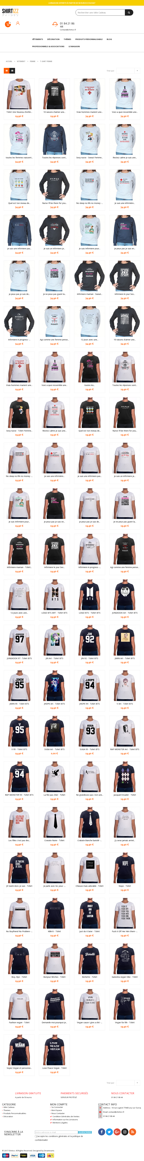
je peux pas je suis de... (19, 294)
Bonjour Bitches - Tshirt (54, 977)
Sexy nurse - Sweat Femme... (89, 157)
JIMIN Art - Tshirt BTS (125, 658)
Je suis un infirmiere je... (54, 248)
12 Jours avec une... (89, 339)
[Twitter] (109, 1131)
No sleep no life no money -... (89, 203)
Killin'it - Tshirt (54, 931)
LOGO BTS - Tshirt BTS (89, 612)
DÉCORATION (53, 39)
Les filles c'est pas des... (19, 840)
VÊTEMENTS (37, 39)
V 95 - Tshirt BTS (19, 749)
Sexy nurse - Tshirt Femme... (19, 430)
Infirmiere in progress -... (19, 339)
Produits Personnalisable (89, 39)
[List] (12, 70)
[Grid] (7, 70)
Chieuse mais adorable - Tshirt (90, 886)
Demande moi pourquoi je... (54, 1022)
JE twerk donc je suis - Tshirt (19, 886)
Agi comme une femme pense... (54, 339)
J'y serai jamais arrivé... (125, 840)
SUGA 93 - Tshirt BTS (89, 749)
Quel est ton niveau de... (19, 203)
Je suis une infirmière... (125, 203)
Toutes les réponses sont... (54, 157)
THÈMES (67, 39)
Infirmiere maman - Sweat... (89, 294)
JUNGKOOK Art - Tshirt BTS (125, 612)
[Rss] (132, 1131)
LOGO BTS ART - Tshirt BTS (54, 612)
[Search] (129, 12)
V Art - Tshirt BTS (125, 703)
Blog (109, 39)
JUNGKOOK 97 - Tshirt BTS (19, 658)
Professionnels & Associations (48, 46)
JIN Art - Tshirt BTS (54, 658)
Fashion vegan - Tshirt (19, 1022)
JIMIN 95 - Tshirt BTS (19, 703)
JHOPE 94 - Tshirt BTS (89, 703)
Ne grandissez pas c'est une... (89, 794)
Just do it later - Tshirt (89, 931)
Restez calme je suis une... (125, 157)
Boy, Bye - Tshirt (19, 977)
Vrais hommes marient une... (89, 112)
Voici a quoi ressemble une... (125, 112)
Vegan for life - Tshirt (125, 1022)
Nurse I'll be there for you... (54, 203)
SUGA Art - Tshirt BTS (54, 749)
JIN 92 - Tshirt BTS (89, 658)
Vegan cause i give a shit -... (89, 1022)
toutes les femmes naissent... (19, 157)
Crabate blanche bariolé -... (89, 840)
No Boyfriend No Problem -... (19, 931)
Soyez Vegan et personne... (19, 1068)
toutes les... (89, 385)
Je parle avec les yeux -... (54, 886)
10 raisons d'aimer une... (54, 112)
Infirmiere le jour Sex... (125, 294)
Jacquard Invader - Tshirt (125, 794)
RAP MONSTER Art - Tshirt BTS (124, 749)
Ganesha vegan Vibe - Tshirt (125, 977)
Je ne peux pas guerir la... (54, 294)
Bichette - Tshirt (89, 977)
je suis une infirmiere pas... (19, 248)
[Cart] (8, 24)
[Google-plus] (117, 1131)
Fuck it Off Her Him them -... (125, 931)
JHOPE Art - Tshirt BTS (54, 703)
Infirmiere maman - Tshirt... (19, 567)
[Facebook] (101, 1131)
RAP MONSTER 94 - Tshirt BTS (19, 794)
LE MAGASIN (74, 46)
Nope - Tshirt (125, 886)
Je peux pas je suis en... (124, 248)
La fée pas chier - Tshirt (54, 794)
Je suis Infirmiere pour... (89, 248)
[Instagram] (124, 1131)
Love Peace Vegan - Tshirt (54, 1068)
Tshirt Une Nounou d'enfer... (19, 112)
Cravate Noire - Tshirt (54, 840)
